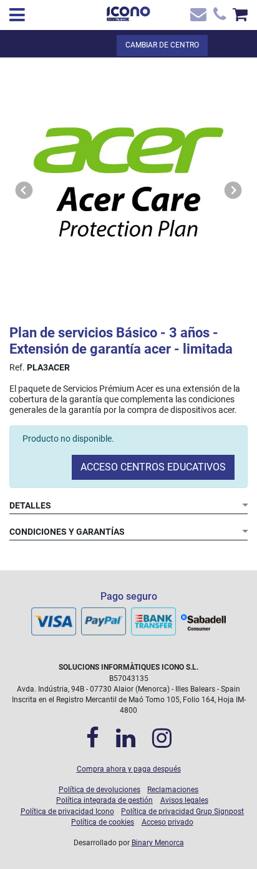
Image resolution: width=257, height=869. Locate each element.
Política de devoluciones (99, 789)
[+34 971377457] (218, 17)
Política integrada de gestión (104, 800)
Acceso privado (167, 822)
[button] (24, 190)
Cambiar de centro (162, 45)
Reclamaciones (172, 789)
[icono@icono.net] (197, 17)
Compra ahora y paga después (129, 769)
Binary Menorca (158, 842)
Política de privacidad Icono (67, 811)
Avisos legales (184, 800)
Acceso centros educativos (153, 467)
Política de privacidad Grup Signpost (182, 811)
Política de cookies (102, 822)
